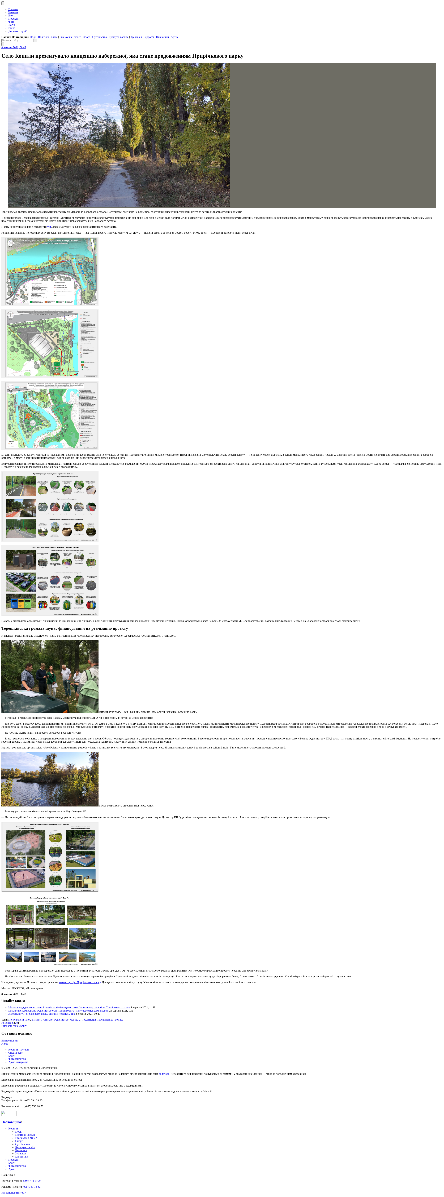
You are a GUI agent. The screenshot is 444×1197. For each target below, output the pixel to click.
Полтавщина (11, 1122)
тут (49, 226)
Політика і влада (48, 37)
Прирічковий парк (19, 1019)
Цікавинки (162, 37)
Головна (13, 9)
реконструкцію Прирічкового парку (79, 982)
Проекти (13, 18)
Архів (174, 37)
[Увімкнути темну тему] (2, 3)
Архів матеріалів (18, 1062)
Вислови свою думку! (14, 1025)
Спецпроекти (16, 1052)
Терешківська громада (110, 1019)
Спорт (86, 37)
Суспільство (99, 37)
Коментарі (7, 1022)
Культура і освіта (119, 37)
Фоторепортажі (17, 1058)
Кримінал (136, 37)
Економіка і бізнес (70, 37)
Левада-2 (75, 1019)
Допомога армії (17, 31)
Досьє (11, 24)
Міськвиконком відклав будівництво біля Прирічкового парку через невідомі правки (58, 1010)
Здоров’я (149, 37)
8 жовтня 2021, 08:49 (13, 47)
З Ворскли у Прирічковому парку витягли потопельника (41, 1013)
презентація (89, 1019)
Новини (13, 12)
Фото (11, 21)
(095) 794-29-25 (32, 1180)
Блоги (11, 15)
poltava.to (164, 1073)
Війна (11, 27)
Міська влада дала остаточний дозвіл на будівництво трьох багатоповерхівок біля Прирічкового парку (69, 1007)
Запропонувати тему (13, 1192)
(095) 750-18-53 (32, 1186)
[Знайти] (35, 40)
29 (16, 1022)
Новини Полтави (18, 1049)
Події (33, 37)
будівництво (61, 1019)
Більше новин (9, 1040)
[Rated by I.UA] (9, 1115)
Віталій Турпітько (42, 1019)
